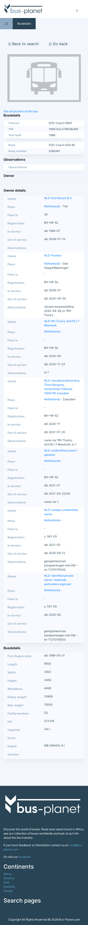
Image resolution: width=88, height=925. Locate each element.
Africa (7, 874)
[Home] (6, 23)
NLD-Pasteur (52, 255)
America (9, 878)
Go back (60, 43)
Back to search (25, 43)
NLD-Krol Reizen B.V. (58, 198)
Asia (6, 882)
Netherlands (52, 206)
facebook (24, 857)
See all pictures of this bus (21, 111)
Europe (8, 890)
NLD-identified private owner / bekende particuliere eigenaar (58, 580)
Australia (9, 886)
